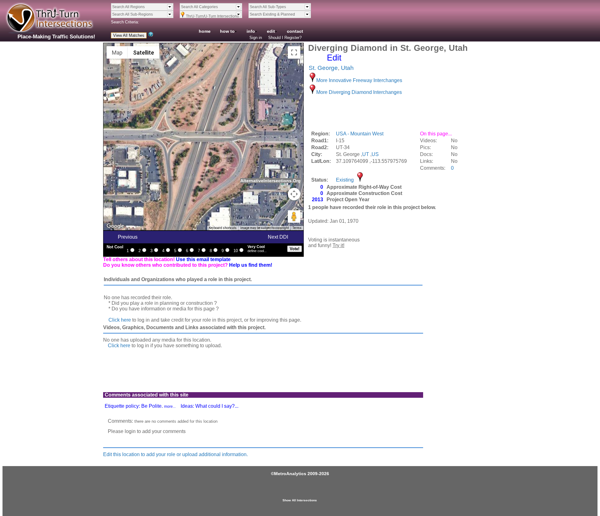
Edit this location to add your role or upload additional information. (175, 454)
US (375, 154)
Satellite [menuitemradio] (143, 52)
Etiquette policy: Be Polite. (140, 406)
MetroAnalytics (290, 473)
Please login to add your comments (147, 431)
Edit (334, 57)
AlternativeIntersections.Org (270, 180)
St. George (323, 68)
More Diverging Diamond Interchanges (359, 92)
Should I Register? (285, 37)
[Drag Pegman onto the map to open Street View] (294, 216)
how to (227, 31)
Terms (297, 228)
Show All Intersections (299, 500)
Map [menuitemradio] (117, 52)
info (251, 31)
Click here (119, 320)
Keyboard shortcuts (223, 228)
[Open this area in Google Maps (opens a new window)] (115, 226)
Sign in (255, 37)
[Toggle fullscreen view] (294, 52)
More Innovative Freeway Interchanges (359, 80)
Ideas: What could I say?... (209, 406)
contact (295, 31)
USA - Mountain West (359, 133)
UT (365, 154)
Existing (345, 180)
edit (271, 31)
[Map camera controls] (294, 194)
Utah (347, 68)
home (205, 31)
